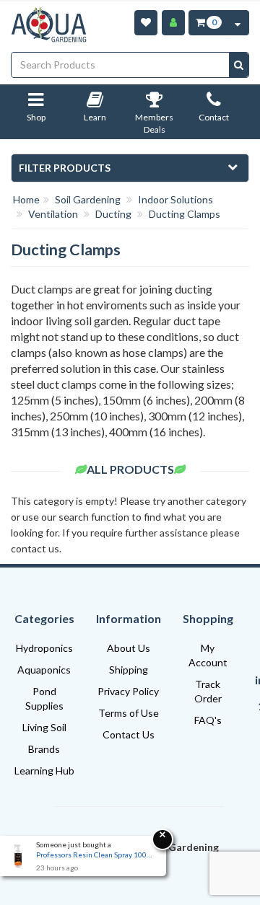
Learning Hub (44, 770)
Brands (44, 749)
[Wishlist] (145, 22)
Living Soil (44, 727)
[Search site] (238, 65)
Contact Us (129, 734)
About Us (128, 648)
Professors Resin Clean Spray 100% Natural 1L (94, 854)
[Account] (173, 22)
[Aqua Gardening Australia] (49, 24)
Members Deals (154, 124)
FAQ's (208, 720)
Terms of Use (128, 713)
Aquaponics (44, 669)
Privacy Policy (128, 691)
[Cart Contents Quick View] (237, 22)
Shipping (128, 669)
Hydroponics (44, 648)
